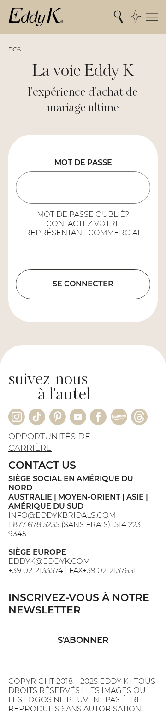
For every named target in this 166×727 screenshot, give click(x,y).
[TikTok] (37, 417)
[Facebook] (98, 417)
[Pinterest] (57, 417)
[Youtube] (78, 417)
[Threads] (139, 417)
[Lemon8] (119, 417)
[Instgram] (16, 417)
